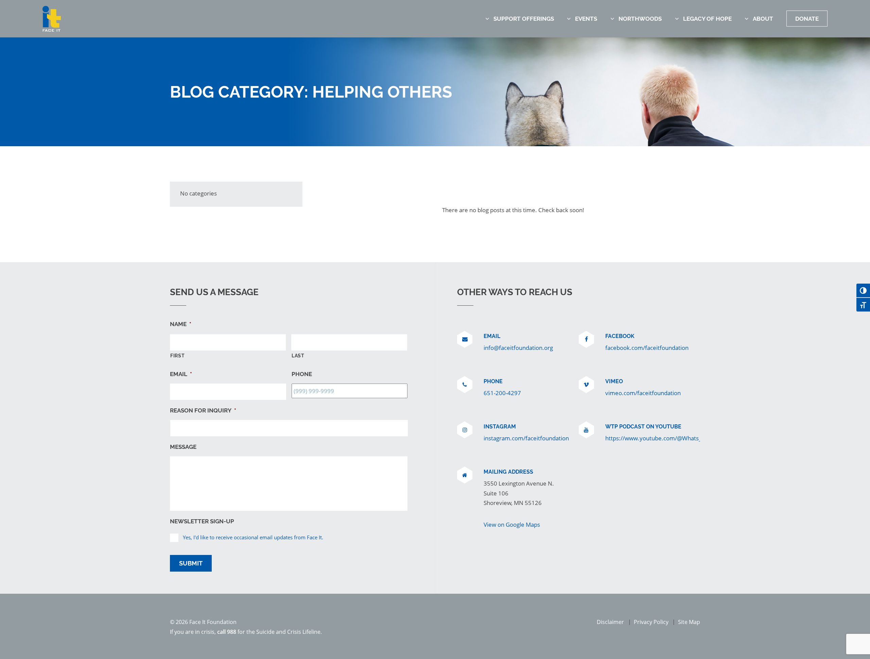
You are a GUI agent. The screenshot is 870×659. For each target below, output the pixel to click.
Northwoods (640, 18)
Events (586, 18)
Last (298, 355)
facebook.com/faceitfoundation (647, 347)
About (763, 18)
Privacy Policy (651, 622)
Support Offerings (523, 18)
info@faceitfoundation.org (518, 347)
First (177, 355)
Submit (191, 563)
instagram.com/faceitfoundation (526, 438)
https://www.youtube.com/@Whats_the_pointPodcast (676, 438)
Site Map (689, 622)
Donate (807, 18)
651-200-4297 (502, 393)
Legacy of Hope (707, 18)
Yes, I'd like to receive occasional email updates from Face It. (253, 537)
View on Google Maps (512, 524)
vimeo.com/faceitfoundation (643, 393)
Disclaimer (610, 622)
